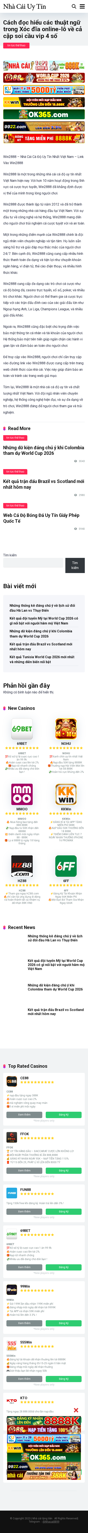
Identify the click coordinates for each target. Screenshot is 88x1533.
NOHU (66, 744)
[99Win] (11, 1294)
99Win (25, 1286)
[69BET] (22, 738)
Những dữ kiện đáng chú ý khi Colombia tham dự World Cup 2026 (43, 450)
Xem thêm (24, 1114)
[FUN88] (11, 1197)
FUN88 (25, 1190)
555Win (26, 1342)
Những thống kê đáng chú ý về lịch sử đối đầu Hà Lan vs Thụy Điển (42, 608)
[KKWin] (66, 804)
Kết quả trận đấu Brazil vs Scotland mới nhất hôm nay (41, 646)
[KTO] (11, 1405)
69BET (22, 744)
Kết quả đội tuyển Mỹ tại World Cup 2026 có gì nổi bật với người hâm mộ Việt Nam (44, 620)
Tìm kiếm (10, 555)
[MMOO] (22, 804)
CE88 (24, 1078)
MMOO (22, 809)
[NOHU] (66, 738)
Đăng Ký (64, 1114)
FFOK (24, 1134)
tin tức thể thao (16, 45)
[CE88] (11, 1086)
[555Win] (11, 1350)
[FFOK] (11, 1141)
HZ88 (22, 881)
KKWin (66, 809)
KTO (23, 1398)
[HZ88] (22, 876)
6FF (66, 881)
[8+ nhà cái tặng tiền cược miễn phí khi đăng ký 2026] (24, 6)
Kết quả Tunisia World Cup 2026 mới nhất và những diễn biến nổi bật (42, 659)
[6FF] (66, 876)
